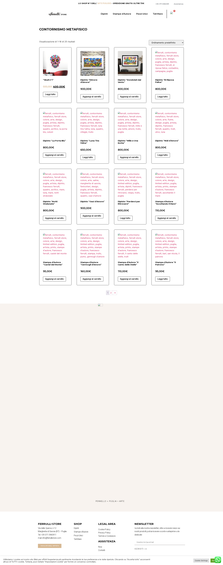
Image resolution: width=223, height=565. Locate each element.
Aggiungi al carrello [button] (92, 96)
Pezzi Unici (142, 14)
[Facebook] (110, 508)
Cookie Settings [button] (201, 560)
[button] (49, 546)
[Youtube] (117, 508)
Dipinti (104, 14)
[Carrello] (173, 12)
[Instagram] (103, 508)
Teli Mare (158, 14)
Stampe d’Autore (122, 14)
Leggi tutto (50, 94)
